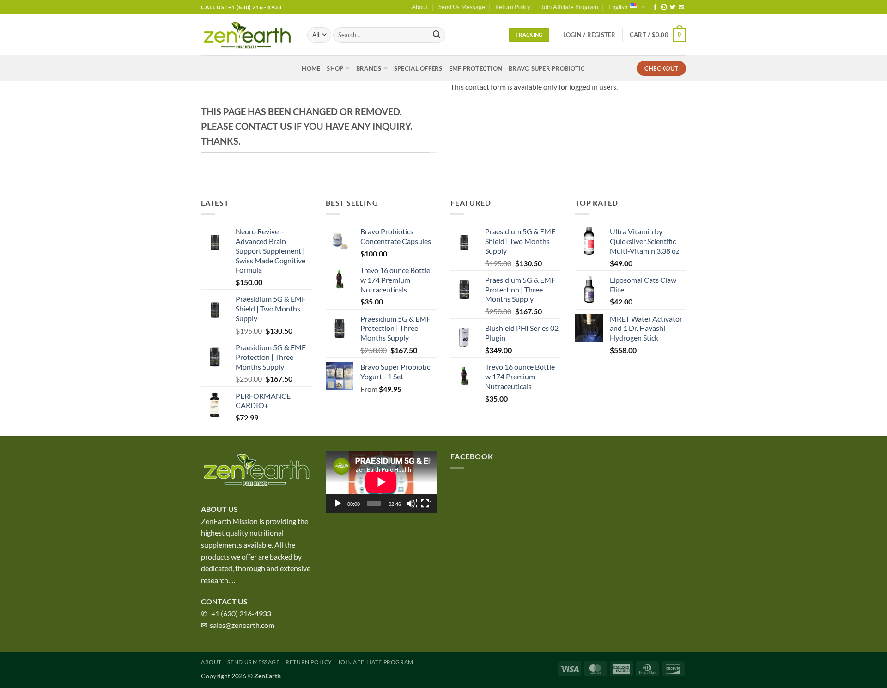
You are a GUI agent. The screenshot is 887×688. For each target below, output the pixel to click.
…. (231, 580)
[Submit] (436, 35)
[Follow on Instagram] (664, 7)
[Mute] (411, 503)
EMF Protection (476, 68)
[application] (381, 482)
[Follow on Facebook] (655, 7)
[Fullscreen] (425, 503)
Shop (335, 68)
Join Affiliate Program (569, 7)
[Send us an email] (681, 7)
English (617, 7)
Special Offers (418, 68)
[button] (589, 34)
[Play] (338, 503)
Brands (369, 68)
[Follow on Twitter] (672, 7)
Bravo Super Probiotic (547, 68)
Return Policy (512, 7)
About (420, 7)
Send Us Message (461, 7)
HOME (311, 68)
